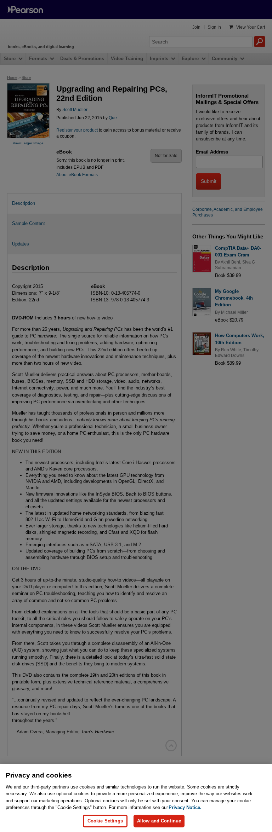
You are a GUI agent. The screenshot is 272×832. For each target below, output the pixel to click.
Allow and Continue (159, 821)
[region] (136, 798)
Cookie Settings (105, 821)
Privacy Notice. (185, 807)
